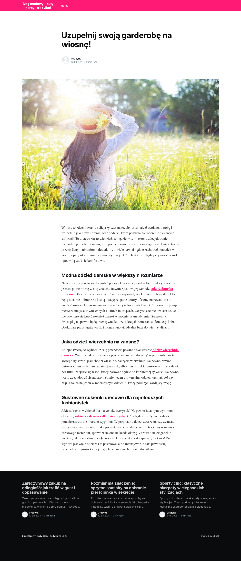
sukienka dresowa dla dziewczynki (100, 416)
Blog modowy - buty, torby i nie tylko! (38, 6)
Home (64, 5)
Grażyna (76, 58)
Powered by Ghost (209, 536)
